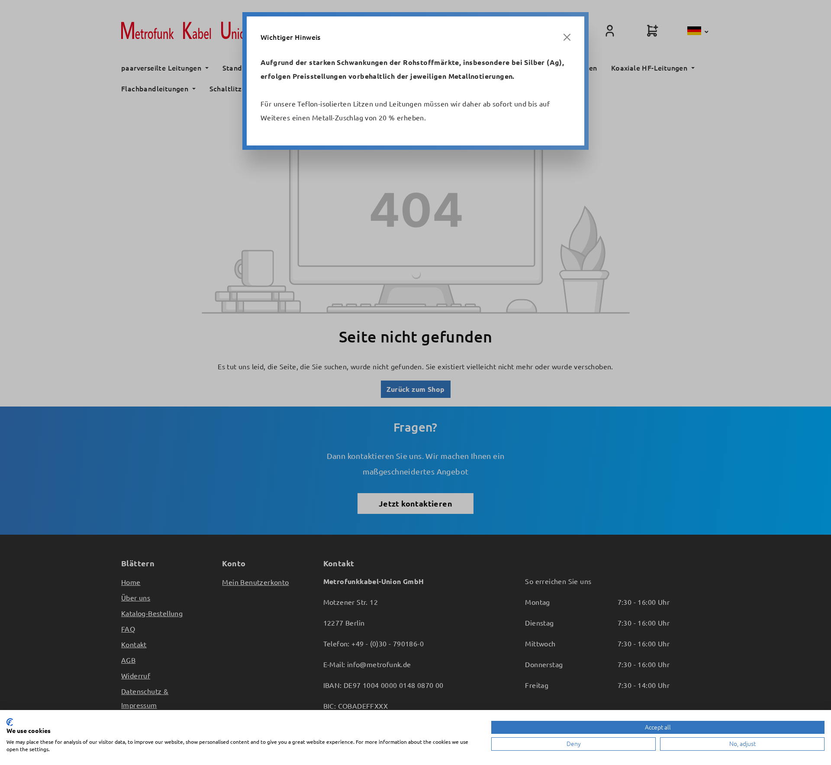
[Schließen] (567, 37)
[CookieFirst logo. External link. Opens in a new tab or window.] (9, 722)
